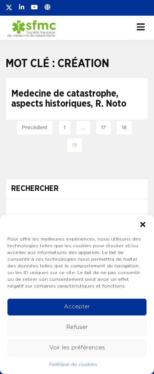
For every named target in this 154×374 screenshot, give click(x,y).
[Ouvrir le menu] (140, 27)
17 (103, 127)
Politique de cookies (73, 364)
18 (124, 127)
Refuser (77, 327)
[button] (143, 224)
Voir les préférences (77, 348)
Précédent (34, 127)
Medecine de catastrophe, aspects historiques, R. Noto (68, 99)
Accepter (77, 306)
